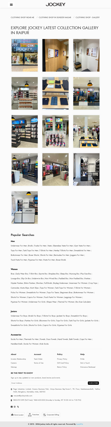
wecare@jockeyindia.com (23, 396)
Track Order (38, 359)
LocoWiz (80, 424)
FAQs (82, 359)
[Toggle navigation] (11, 4)
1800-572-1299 (18, 400)
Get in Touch (85, 363)
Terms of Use (38, 363)
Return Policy (62, 367)
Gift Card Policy (63, 363)
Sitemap (14, 367)
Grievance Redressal (87, 367)
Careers (14, 363)
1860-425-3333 (39, 400)
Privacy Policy (62, 359)
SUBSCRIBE (93, 383)
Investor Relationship (18, 359)
